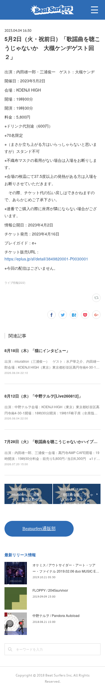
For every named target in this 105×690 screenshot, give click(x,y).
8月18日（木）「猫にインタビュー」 (37, 350)
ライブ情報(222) (14, 283)
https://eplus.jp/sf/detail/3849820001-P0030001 (46, 259)
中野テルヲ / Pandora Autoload (56, 615)
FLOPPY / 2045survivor (50, 590)
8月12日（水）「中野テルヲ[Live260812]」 (43, 396)
